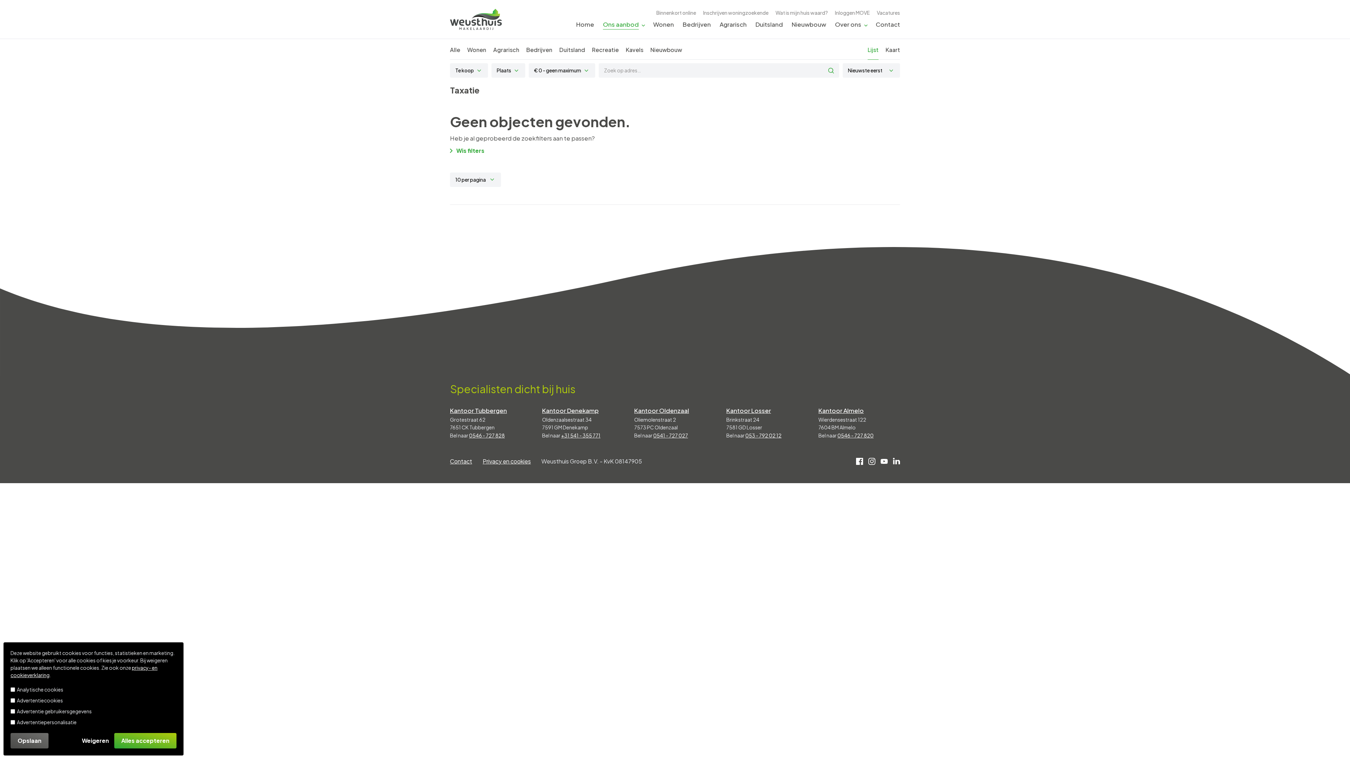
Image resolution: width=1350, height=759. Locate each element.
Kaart (893, 49)
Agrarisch (733, 24)
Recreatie (605, 49)
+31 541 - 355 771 (580, 435)
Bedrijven (697, 24)
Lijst (873, 49)
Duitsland (769, 24)
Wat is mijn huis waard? (802, 12)
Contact (888, 24)
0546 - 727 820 (855, 435)
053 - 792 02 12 (763, 435)
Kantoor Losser (748, 410)
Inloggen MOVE (852, 12)
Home (585, 24)
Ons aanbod (621, 24)
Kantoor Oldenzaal (661, 410)
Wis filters (470, 150)
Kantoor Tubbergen (478, 410)
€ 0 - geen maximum (557, 70)
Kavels (634, 49)
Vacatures (888, 12)
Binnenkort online (676, 12)
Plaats (504, 70)
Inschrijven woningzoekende (736, 12)
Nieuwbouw (809, 24)
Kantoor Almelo (841, 410)
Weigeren (95, 740)
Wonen (663, 24)
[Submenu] (643, 25)
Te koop (464, 70)
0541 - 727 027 (670, 435)
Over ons (848, 24)
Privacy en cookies (507, 461)
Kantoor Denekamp (570, 410)
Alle (455, 49)
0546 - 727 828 (487, 435)
